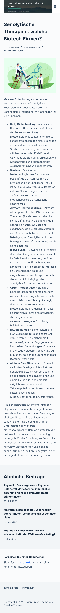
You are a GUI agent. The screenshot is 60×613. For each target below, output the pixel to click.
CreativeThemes (13, 605)
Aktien (7, 50)
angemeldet (25, 562)
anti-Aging (18, 50)
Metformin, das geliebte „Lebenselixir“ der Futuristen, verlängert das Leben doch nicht (30, 513)
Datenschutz (11, 588)
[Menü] (55, 6)
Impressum (28, 588)
